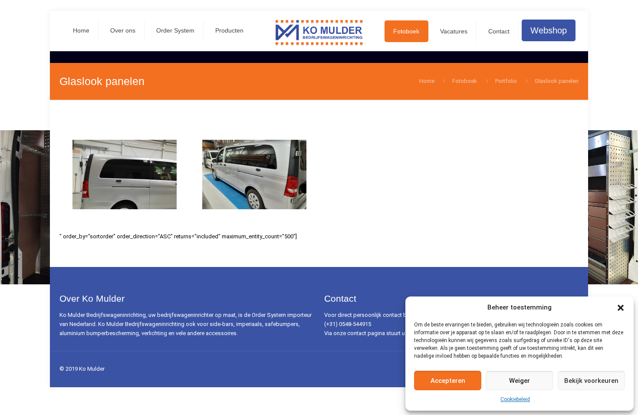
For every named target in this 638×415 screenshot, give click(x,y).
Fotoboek (464, 81)
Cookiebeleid (515, 399)
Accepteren (448, 381)
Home (426, 81)
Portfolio (506, 81)
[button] (620, 307)
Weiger (519, 381)
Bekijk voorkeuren (591, 381)
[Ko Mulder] (319, 32)
